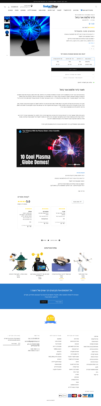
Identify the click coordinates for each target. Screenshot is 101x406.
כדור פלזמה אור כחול (27, 217)
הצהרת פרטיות (94, 362)
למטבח (59, 10)
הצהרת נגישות (94, 357)
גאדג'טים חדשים (74, 341)
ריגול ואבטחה (75, 349)
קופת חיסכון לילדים (56, 362)
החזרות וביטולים (94, 349)
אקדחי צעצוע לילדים (73, 387)
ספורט (77, 374)
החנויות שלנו (95, 341)
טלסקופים (58, 354)
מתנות (16, 10)
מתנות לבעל (58, 344)
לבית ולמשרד (67, 10)
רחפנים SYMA (57, 349)
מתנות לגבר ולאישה (74, 369)
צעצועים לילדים (32, 10)
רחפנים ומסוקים (75, 385)
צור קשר (96, 374)
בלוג (97, 372)
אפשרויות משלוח (94, 344)
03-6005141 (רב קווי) (33, 338)
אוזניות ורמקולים (75, 351)
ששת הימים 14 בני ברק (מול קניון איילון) (25, 6)
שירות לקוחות (94, 339)
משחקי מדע (87, 15)
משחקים (23, 10)
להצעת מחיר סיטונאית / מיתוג (73, 77)
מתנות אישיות (58, 364)
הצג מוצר (18, 263)
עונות (77, 382)
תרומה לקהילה (94, 354)
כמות (93, 46)
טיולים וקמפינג (75, 379)
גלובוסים (59, 351)
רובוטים (59, 359)
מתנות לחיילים (57, 367)
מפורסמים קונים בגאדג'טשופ (91, 346)
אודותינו (96, 336)
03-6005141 (14, 7)
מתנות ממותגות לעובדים (92, 369)
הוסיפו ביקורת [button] (76, 201)
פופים (77, 362)
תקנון (96, 367)
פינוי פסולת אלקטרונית (92, 364)
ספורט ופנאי (42, 10)
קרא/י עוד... (91, 43)
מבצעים (10, 10)
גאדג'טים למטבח (74, 364)
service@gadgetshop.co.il (32, 341)
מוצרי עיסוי (76, 372)
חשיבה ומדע (58, 341)
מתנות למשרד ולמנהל (73, 356)
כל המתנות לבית (75, 354)
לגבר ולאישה (51, 10)
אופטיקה (76, 377)
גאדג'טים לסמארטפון (73, 346)
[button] (28, 226)
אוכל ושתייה (76, 367)
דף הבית (93, 15)
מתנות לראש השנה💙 (87, 10)
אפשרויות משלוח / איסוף (73, 74)
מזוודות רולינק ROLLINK (55, 356)
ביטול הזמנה (95, 352)
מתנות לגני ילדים (57, 346)
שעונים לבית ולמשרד (73, 359)
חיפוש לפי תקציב (57, 369)
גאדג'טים (75, 10)
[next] (92, 266)
